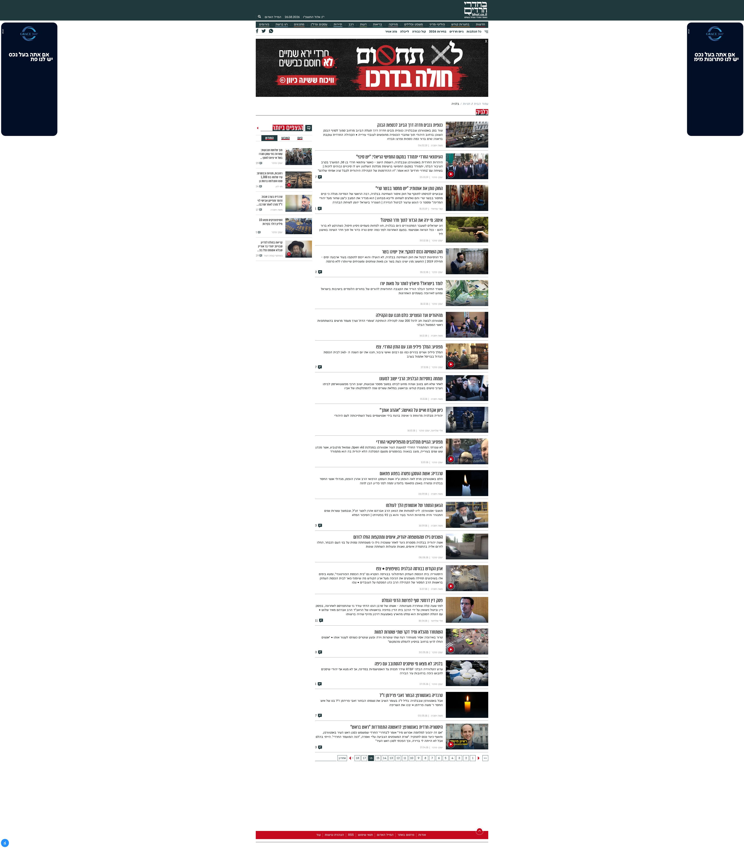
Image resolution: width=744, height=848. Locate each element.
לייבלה (404, 31)
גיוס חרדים (456, 31)
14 (384, 758)
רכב (351, 24)
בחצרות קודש (460, 24)
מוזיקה (393, 24)
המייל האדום (273, 17)
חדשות (480, 24)
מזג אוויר (391, 31)
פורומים (264, 24)
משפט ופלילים (413, 24)
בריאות (377, 24)
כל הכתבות (474, 31)
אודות (422, 835)
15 (377, 758)
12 (398, 758)
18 (357, 758)
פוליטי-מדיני (437, 24)
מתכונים (299, 24)
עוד (318, 835)
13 (391, 758)
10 (411, 758)
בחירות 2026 (437, 31)
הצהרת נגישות (334, 835)
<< (485, 758)
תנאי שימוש (365, 835)
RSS (351, 835)
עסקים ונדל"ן (319, 24)
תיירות (338, 24)
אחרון (342, 758)
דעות (363, 24)
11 (405, 758)
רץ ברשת (282, 24)
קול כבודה (419, 31)
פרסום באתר (406, 835)
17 (364, 758)
